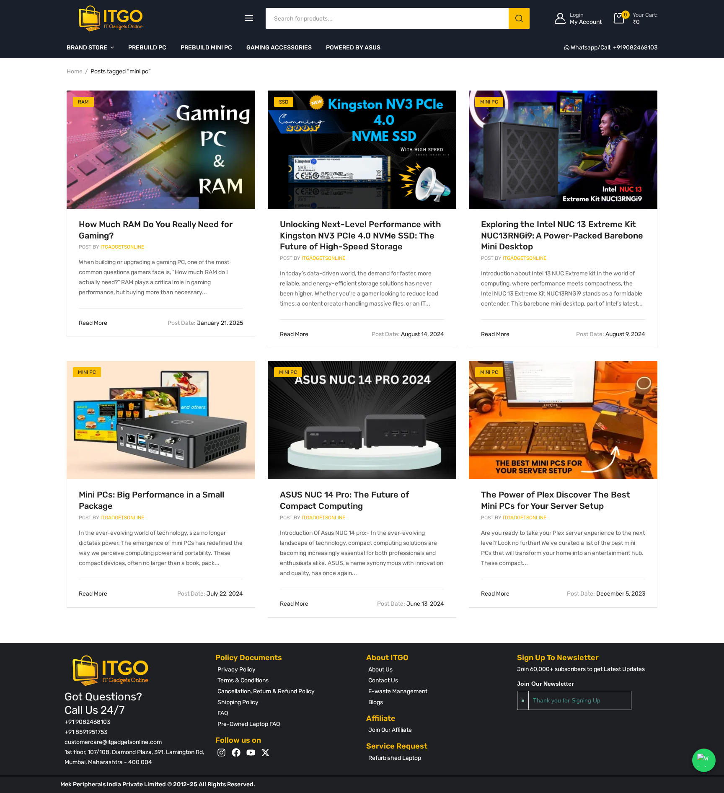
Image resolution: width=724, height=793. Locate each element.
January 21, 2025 (205, 323)
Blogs (375, 702)
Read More (94, 323)
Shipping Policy (238, 702)
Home (75, 71)
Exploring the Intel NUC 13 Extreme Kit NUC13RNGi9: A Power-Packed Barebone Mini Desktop (562, 235)
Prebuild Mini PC (206, 47)
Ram (83, 102)
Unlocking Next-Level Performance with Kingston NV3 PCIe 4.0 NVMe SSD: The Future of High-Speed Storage (360, 235)
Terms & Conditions (243, 680)
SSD (283, 102)
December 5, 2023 (606, 593)
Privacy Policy (236, 669)
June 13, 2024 (410, 603)
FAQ (222, 713)
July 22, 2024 (210, 593)
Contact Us (383, 680)
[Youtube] (251, 752)
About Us (380, 669)
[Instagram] (221, 752)
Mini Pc (489, 102)
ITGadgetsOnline (111, 247)
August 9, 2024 (610, 334)
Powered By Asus (353, 47)
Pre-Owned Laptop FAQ (248, 724)
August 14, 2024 (408, 334)
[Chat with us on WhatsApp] (704, 760)
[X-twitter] (265, 752)
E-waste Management (397, 691)
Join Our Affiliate (390, 729)
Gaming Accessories (279, 47)
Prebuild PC (147, 47)
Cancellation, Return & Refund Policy (266, 691)
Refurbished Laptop (394, 758)
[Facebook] (236, 752)
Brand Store (87, 47)
